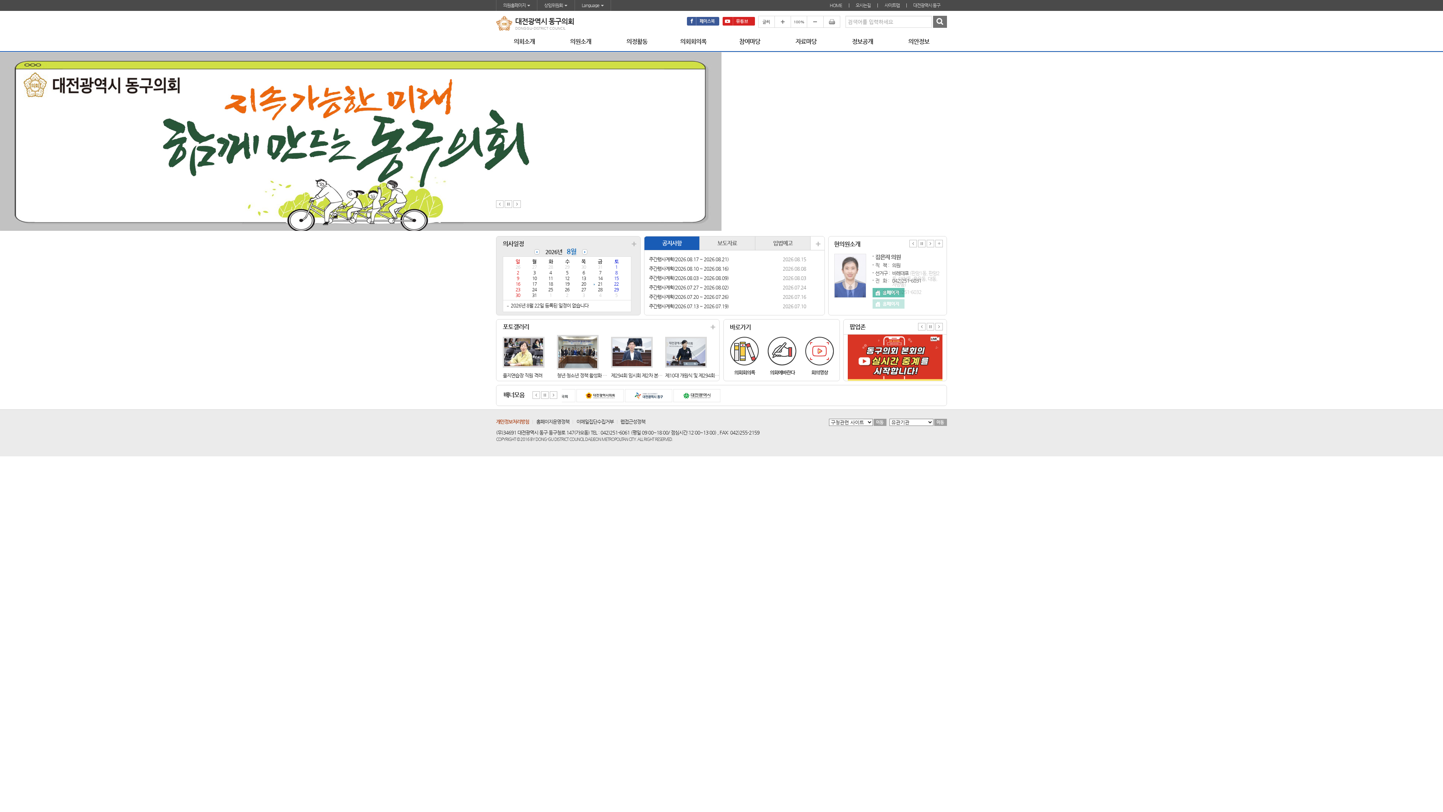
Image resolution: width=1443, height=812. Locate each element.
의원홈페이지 (514, 5)
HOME (836, 5)
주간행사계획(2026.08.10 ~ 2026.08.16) (689, 268)
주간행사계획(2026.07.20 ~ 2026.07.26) (689, 297)
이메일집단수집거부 (595, 421)
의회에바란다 (782, 372)
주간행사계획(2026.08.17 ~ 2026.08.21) (689, 259)
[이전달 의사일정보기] (537, 249)
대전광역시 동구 (926, 5)
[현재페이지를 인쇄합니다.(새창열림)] (831, 22)
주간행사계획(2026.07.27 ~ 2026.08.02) (689, 287)
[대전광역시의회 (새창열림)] (591, 395)
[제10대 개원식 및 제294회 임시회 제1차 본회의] (686, 351)
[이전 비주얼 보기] (500, 203)
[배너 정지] (545, 394)
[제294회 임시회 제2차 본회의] (632, 351)
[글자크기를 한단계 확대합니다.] (782, 22)
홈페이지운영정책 (552, 421)
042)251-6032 (906, 292)
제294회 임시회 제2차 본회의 (638, 375)
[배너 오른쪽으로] (553, 394)
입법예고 (783, 243)
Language (591, 5)
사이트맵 (892, 5)
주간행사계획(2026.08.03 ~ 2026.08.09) (689, 278)
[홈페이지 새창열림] (889, 304)
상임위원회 (554, 5)
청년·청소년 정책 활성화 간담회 (586, 375)
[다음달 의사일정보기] (584, 249)
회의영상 (819, 372)
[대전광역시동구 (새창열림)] (639, 395)
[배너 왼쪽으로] (536, 394)
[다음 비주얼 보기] (517, 203)
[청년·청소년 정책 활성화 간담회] (578, 351)
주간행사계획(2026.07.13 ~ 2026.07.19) (689, 306)
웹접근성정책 (632, 421)
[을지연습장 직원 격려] (524, 351)
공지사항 (672, 243)
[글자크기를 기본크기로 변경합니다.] (799, 22)
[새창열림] (703, 21)
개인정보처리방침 (512, 421)
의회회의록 (744, 372)
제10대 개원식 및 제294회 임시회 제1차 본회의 (709, 375)
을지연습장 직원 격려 (522, 375)
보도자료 (727, 243)
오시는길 (863, 5)
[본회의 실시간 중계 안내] (895, 337)
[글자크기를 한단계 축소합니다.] (815, 22)
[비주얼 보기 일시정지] (508, 203)
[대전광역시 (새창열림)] (688, 395)
